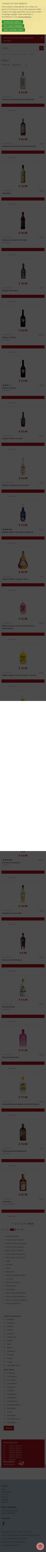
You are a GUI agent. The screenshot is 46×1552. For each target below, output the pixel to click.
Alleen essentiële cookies (13, 30)
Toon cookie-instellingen (13, 26)
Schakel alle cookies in (12, 22)
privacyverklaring (24, 17)
